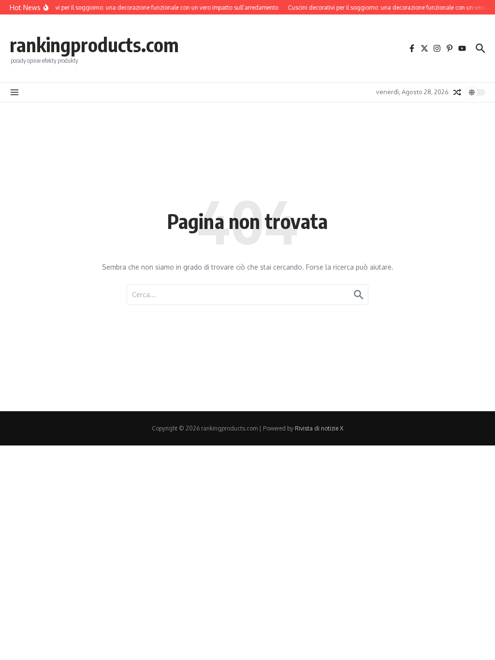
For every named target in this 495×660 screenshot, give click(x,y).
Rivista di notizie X (319, 428)
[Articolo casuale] (457, 92)
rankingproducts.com (94, 44)
